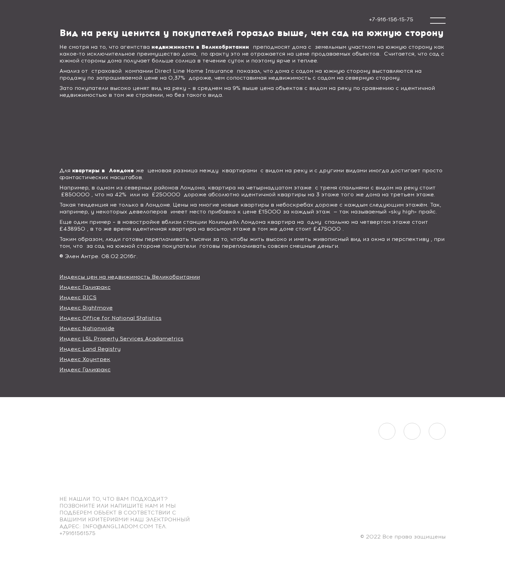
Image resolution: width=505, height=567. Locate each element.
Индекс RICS (78, 297)
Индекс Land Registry (90, 349)
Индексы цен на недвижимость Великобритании (129, 277)
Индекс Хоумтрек (84, 359)
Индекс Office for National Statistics (110, 318)
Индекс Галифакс (85, 287)
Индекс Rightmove (86, 307)
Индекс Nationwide (86, 328)
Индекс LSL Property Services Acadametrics (121, 338)
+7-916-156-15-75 (391, 19)
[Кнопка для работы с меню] (438, 21)
